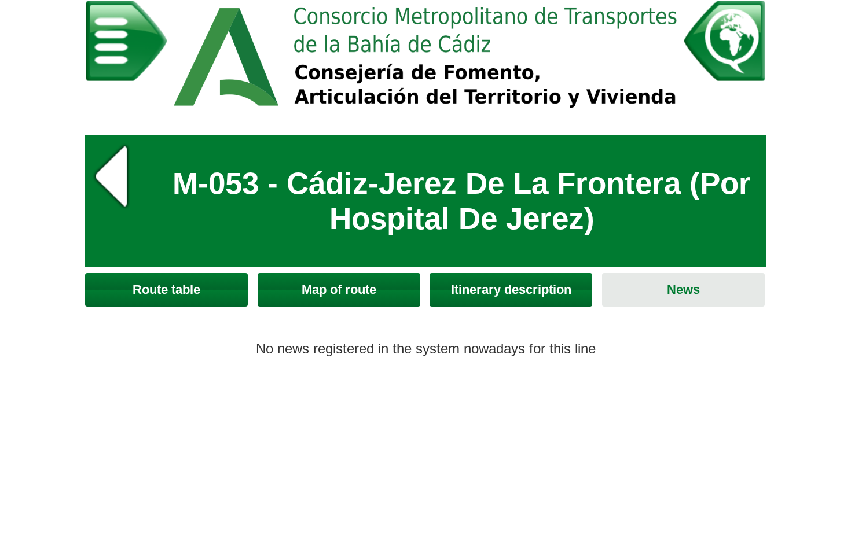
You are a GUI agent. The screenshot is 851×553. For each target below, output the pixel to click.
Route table (166, 289)
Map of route (339, 289)
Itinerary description (511, 289)
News (683, 289)
